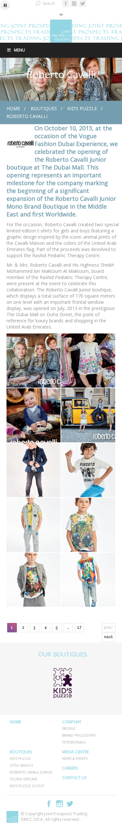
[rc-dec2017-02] (34, 360)
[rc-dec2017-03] (88, 360)
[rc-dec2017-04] (34, 415)
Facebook (49, 803)
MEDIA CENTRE (75, 752)
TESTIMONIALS (73, 742)
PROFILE (68, 728)
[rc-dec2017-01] (88, 415)
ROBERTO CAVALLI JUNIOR (31, 772)
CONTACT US (74, 777)
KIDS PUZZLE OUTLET (27, 786)
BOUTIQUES (44, 108)
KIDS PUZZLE (20, 758)
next (108, 637)
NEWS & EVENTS (75, 758)
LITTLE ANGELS (21, 765)
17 (79, 627)
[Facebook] (65, 3)
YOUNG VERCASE (23, 779)
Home (13, 108)
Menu (19, 50)
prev (108, 627)
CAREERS (70, 768)
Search (49, 3)
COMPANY (71, 722)
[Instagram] (74, 3)
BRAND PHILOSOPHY (79, 735)
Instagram (59, 803)
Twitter (70, 803)
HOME (15, 722)
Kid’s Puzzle (82, 108)
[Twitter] (82, 3)
